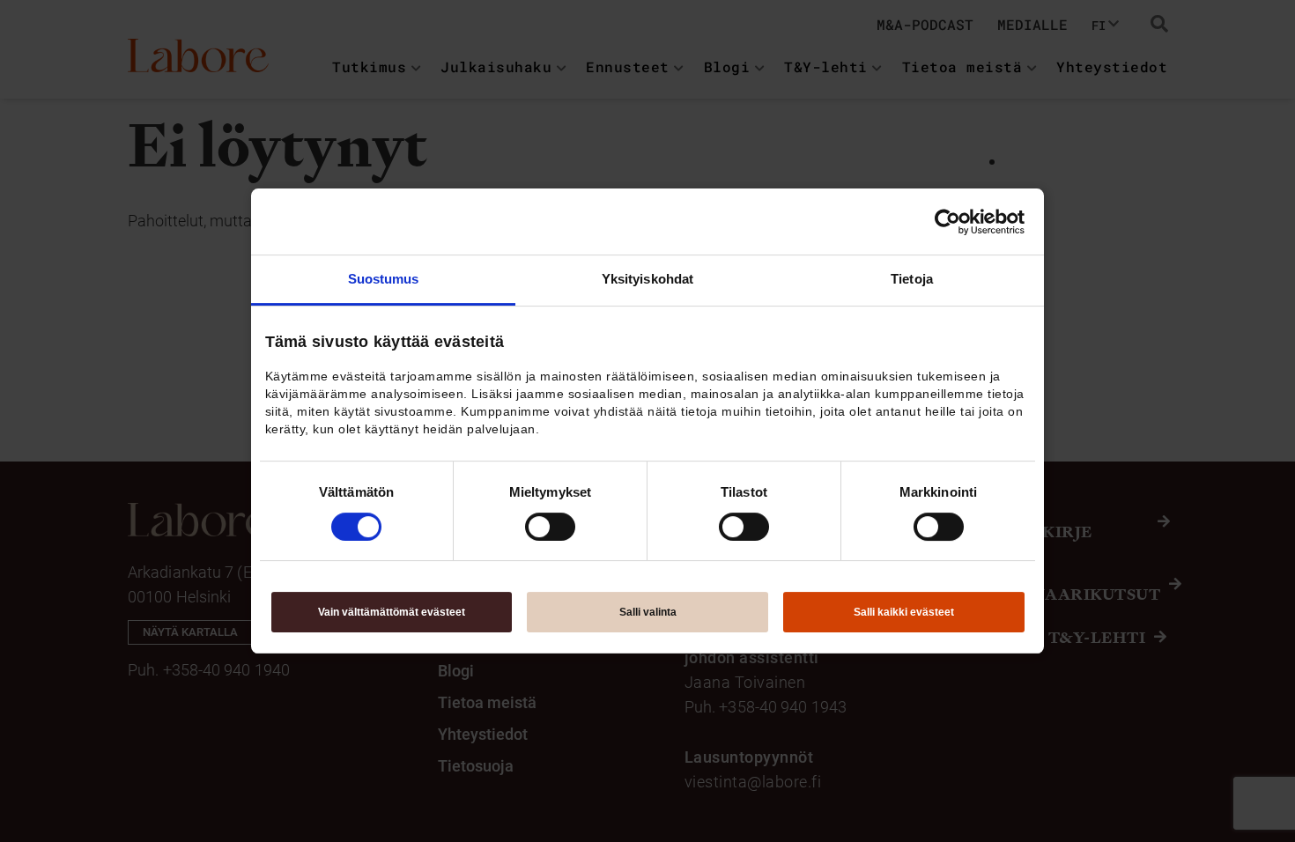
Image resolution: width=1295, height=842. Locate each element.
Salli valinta (648, 612)
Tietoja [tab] (912, 278)
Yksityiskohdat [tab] (647, 278)
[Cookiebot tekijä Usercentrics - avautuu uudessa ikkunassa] (947, 222)
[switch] (550, 527)
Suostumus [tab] (383, 278)
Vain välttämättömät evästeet (391, 612)
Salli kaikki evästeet (904, 612)
